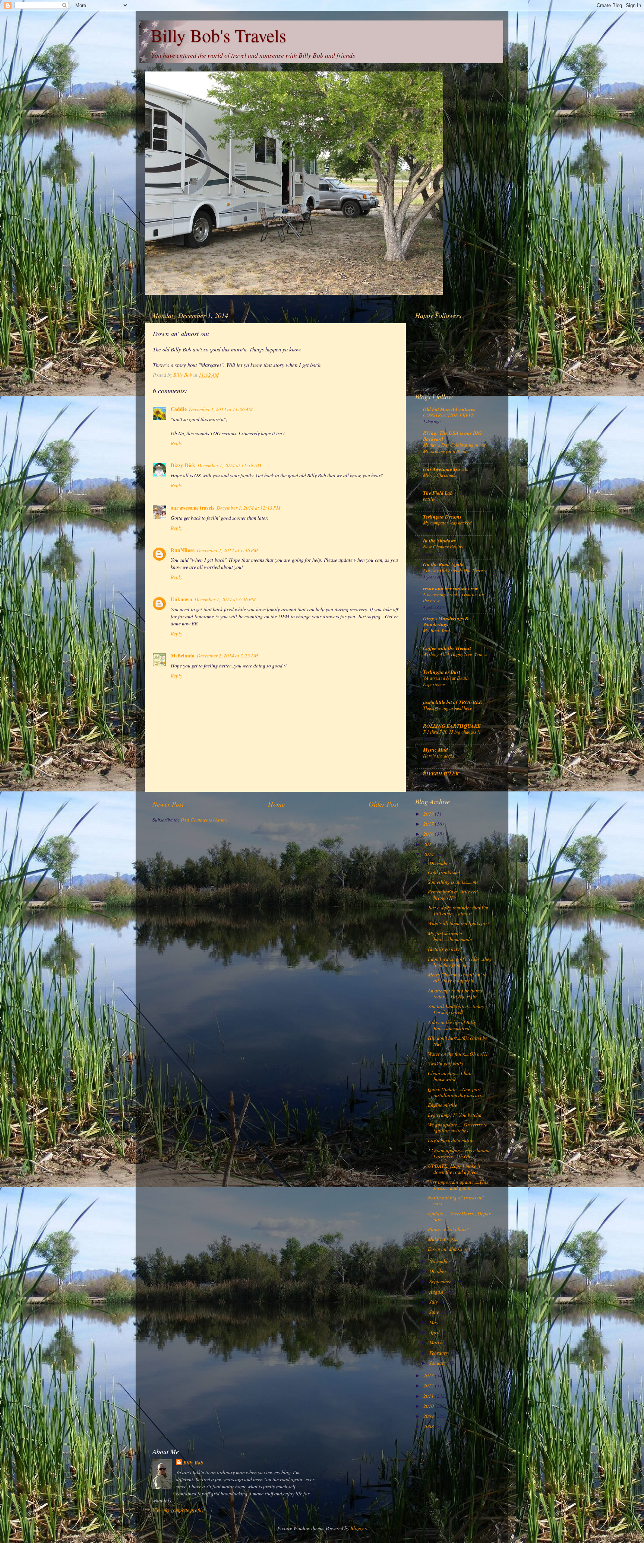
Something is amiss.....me (453, 882)
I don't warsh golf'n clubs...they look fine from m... (460, 962)
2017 (429, 823)
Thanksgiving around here (447, 708)
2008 (429, 1426)
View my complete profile (178, 1510)
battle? (429, 498)
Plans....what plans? (448, 1229)
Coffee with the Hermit (447, 647)
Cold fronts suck (444, 872)
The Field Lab (438, 492)
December (440, 863)
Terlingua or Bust (441, 671)
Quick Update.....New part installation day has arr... (456, 1092)
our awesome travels (192, 507)
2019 (429, 813)
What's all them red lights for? (459, 923)
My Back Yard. (437, 630)
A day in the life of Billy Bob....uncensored (452, 1025)
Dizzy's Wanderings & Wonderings (446, 621)
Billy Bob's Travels (218, 35)
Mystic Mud (435, 749)
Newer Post (168, 804)
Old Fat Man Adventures (449, 408)
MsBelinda (183, 655)
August (437, 1291)
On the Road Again (443, 564)
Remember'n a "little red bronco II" (453, 894)
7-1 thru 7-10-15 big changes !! (451, 732)
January (438, 1362)
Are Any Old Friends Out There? (454, 570)
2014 (429, 854)
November (440, 1261)
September (440, 1281)
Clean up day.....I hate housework (450, 1076)
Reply (176, 443)
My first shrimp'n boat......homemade (450, 936)
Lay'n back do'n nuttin (451, 1140)
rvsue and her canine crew (450, 588)
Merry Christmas (439, 475)
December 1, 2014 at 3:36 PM (225, 599)
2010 (429, 1406)
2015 (429, 844)
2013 (429, 1375)
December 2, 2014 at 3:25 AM (227, 655)
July (434, 1301)
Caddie (179, 409)
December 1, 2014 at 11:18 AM (229, 465)
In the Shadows (439, 540)
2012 (429, 1385)
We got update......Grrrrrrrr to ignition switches (457, 1127)
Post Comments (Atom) (204, 819)
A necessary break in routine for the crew (453, 597)
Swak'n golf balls (445, 1063)
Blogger (358, 1528)
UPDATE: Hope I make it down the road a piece (454, 1169)
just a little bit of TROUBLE (452, 701)
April (435, 1332)
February (439, 1352)
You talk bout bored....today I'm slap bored (456, 1009)
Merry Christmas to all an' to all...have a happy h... (457, 977)
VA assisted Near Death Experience (445, 681)
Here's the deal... (439, 755)
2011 (429, 1396)
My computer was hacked (447, 522)
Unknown (181, 599)
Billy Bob (193, 1462)
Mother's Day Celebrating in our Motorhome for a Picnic (454, 447)
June (434, 1311)
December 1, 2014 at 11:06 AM (221, 409)
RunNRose (183, 550)
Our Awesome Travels (445, 468)
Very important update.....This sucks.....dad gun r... (458, 1185)
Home (276, 804)
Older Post (383, 804)
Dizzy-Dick (183, 465)
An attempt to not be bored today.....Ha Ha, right (455, 993)
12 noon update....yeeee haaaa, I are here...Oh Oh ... (459, 1153)
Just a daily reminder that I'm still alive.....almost (458, 910)
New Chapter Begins (443, 546)
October (438, 1271)
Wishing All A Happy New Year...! (455, 654)
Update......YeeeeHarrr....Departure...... (459, 1216)
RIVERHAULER (441, 773)
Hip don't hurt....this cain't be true (457, 1040)
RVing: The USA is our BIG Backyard (452, 435)
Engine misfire (442, 1105)
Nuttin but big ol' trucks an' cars (456, 1200)
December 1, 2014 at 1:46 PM (227, 550)
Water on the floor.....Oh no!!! (458, 1054)
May (434, 1322)
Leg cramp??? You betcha (455, 1115)
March (436, 1342)
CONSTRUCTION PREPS (448, 415)
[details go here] (445, 949)
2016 (429, 834)
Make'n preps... (443, 1239)
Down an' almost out (449, 1249)
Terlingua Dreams (442, 516)
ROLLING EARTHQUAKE (452, 725)
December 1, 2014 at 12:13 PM (248, 507)
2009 (429, 1416)
